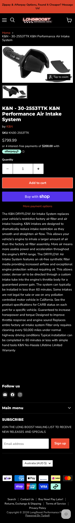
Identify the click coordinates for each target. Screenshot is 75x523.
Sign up (60, 443)
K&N (9, 126)
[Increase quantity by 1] (38, 168)
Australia (36, 463)
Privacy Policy (37, 508)
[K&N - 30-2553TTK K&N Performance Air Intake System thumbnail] (14, 92)
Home (6, 33)
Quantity (7, 159)
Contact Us (27, 499)
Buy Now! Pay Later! (50, 499)
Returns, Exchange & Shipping (23, 504)
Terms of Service (56, 504)
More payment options (37, 206)
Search (12, 499)
